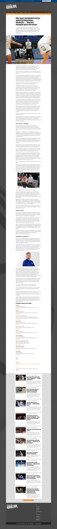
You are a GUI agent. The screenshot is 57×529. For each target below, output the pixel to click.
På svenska (38, 517)
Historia (26, 12)
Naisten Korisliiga (9, 13)
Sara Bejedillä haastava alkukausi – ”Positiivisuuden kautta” (32, 404)
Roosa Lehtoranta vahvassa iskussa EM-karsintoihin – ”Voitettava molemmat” (32, 390)
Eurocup (37, 368)
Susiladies (24, 368)
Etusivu (8, 12)
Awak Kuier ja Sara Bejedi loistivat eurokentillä (32, 453)
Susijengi (37, 506)
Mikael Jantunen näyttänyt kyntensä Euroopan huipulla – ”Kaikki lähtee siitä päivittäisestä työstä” (33, 491)
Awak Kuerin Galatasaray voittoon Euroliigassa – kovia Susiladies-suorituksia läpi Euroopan (33, 418)
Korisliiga (37, 509)
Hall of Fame (38, 514)
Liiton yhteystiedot (31, 523)
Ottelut (12, 12)
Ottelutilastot (18, 308)
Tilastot (16, 12)
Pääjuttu (27, 368)
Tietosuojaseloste (38, 523)
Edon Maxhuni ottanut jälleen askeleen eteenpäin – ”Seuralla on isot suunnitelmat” (33, 477)
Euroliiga (34, 368)
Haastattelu (30, 368)
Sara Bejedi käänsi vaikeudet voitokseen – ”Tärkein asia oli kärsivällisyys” (33, 441)
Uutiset (13, 13)
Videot (29, 12)
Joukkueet (21, 12)
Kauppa (38, 519)
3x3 (36, 513)
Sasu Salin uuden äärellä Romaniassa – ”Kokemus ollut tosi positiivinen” (33, 464)
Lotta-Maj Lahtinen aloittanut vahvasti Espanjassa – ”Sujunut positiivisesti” (33, 378)
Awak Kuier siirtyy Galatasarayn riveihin (33, 430)
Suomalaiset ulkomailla (19, 368)
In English (37, 516)
